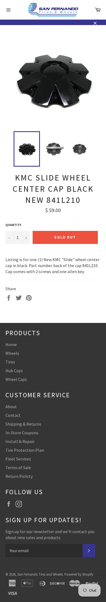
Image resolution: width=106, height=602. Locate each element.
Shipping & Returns (23, 424)
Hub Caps (14, 370)
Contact (13, 415)
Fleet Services (18, 459)
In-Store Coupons (21, 432)
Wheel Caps (16, 379)
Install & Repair (20, 441)
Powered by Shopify (78, 574)
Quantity (13, 225)
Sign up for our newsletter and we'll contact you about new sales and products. (49, 534)
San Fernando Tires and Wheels (40, 574)
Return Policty (19, 476)
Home (11, 344)
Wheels (12, 353)
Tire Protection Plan (24, 450)
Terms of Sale (18, 467)
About (11, 406)
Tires (10, 362)
